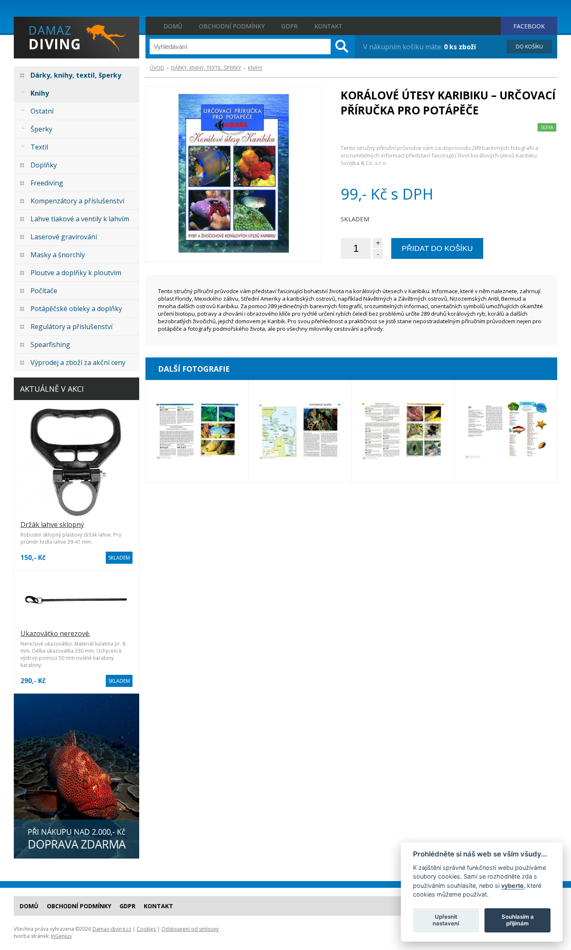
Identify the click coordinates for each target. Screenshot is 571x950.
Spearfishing (50, 344)
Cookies (146, 928)
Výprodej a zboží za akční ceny (78, 362)
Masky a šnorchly (58, 254)
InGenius (61, 936)
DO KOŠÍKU (529, 46)
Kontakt (328, 26)
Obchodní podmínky (232, 26)
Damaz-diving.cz (111, 928)
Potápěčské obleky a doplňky (76, 308)
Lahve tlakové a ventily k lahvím (80, 218)
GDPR (289, 26)
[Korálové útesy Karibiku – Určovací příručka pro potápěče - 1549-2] (300, 431)
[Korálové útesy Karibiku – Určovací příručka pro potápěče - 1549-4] (197, 431)
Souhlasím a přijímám (518, 920)
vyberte (512, 885)
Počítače (44, 290)
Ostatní (42, 111)
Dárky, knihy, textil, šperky (76, 75)
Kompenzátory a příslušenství (77, 200)
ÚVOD (157, 67)
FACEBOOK (529, 26)
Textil (39, 147)
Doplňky (44, 165)
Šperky (41, 129)
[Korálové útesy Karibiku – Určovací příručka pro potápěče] (233, 174)
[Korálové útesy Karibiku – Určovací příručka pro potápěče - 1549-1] (505, 431)
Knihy (40, 93)
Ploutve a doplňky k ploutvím (76, 272)
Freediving (47, 182)
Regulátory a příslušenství (71, 326)
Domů (172, 26)
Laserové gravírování (64, 236)
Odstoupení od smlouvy (190, 928)
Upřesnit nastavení (446, 920)
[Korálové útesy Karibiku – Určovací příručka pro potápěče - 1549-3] (403, 431)
